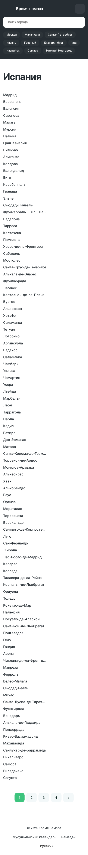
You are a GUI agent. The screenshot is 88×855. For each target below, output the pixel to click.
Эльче (8, 198)
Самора (9, 764)
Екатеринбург (53, 42)
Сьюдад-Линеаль (18, 205)
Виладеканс (13, 771)
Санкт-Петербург (60, 34)
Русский (46, 846)
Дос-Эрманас (14, 440)
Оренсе (9, 502)
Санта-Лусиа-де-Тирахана (24, 702)
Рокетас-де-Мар (17, 605)
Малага (9, 122)
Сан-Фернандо (15, 543)
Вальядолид (13, 170)
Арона (8, 653)
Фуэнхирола (13, 709)
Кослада (10, 571)
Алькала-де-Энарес (20, 274)
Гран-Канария (15, 143)
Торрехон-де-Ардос (20, 460)
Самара (33, 50)
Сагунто (10, 778)
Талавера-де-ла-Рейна (22, 578)
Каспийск (12, 50)
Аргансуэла (13, 343)
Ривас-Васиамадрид (20, 736)
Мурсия (9, 129)
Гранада (10, 191)
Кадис (8, 426)
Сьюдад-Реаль (15, 688)
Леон (7, 405)
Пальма (9, 136)
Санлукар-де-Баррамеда (24, 750)
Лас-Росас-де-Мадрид (22, 557)
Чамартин (11, 378)
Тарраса (10, 226)
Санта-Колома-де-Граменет (24, 453)
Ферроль (10, 674)
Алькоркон (12, 309)
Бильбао (10, 150)
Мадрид (10, 95)
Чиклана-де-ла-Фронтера (24, 660)
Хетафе (9, 315)
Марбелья (11, 398)
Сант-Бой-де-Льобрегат (23, 626)
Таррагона (12, 412)
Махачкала (32, 34)
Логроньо (11, 336)
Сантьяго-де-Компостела (24, 529)
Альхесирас (13, 474)
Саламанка (12, 322)
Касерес (10, 564)
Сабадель (11, 253)
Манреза (10, 667)
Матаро (9, 447)
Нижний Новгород (59, 50)
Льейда (9, 391)
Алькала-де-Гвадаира (21, 722)
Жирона (10, 550)
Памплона (11, 240)
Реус (7, 495)
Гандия (9, 647)
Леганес (10, 288)
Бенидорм (12, 716)
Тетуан (9, 329)
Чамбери (11, 364)
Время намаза (29, 8)
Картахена (12, 233)
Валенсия (11, 108)
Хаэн (7, 481)
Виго (7, 177)
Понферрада (13, 729)
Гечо (7, 640)
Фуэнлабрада (14, 281)
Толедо (9, 598)
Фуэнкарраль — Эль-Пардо (24, 212)
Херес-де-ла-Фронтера (23, 246)
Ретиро (9, 433)
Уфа (74, 42)
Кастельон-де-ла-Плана (23, 295)
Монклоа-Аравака (18, 467)
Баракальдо (13, 522)
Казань (11, 42)
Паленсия (11, 612)
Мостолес (11, 260)
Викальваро (13, 757)
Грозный (30, 42)
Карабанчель (14, 184)
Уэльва (9, 370)
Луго (7, 536)
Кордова (10, 164)
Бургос (9, 301)
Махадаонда (13, 743)
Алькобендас (14, 488)
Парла (8, 419)
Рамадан (68, 837)
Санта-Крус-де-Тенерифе (24, 267)
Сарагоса (11, 115)
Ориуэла (10, 591)
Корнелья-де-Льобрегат (23, 584)
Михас (8, 695)
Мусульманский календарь (34, 837)
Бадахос (10, 350)
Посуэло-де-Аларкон (21, 619)
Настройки (80, 9)
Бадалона (11, 219)
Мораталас (12, 509)
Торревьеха (13, 516)
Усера (8, 384)
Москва (11, 34)
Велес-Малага (15, 681)
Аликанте (11, 157)
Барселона (12, 101)
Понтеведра (13, 633)
